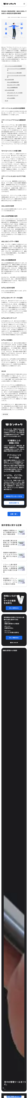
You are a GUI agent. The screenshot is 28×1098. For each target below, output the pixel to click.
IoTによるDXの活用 (9, 90)
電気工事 (19, 446)
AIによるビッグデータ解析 (13, 85)
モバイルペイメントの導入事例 (14, 73)
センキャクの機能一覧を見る (12, 471)
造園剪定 (11, 447)
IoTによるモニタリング (12, 95)
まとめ (6, 100)
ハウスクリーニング (9, 446)
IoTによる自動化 (11, 98)
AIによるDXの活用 (9, 79)
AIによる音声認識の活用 (13, 82)
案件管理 (5, 414)
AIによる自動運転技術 (12, 87)
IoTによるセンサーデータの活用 (14, 93)
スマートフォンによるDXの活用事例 (13, 66)
